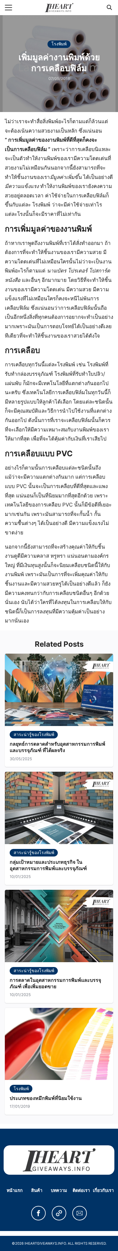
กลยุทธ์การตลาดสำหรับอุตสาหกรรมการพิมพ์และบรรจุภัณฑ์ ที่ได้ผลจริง (57, 747)
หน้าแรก (15, 1190)
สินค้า (36, 1190)
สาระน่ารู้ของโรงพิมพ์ (34, 734)
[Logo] (59, 7)
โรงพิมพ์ (59, 44)
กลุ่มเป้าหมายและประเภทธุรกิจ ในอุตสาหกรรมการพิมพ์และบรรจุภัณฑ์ (48, 865)
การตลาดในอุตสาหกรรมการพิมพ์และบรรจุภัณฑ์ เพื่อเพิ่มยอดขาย (55, 983)
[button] (38, 1213)
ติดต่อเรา (81, 1190)
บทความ (59, 1190)
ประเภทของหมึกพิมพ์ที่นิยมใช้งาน (46, 1098)
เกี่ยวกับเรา (103, 1190)
